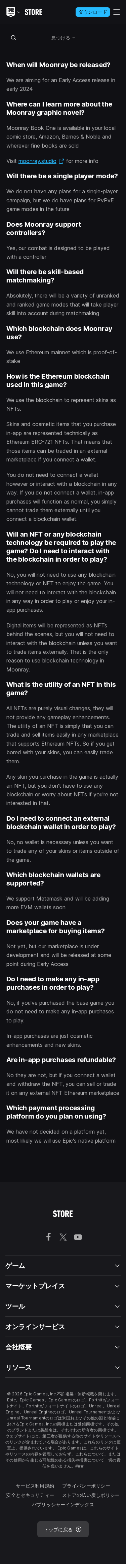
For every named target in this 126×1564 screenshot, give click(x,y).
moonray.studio (41, 161)
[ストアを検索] (13, 37)
